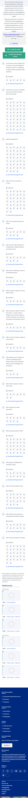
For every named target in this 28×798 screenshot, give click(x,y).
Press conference (11, 602)
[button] (7, 80)
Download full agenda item (15, 84)
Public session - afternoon (13, 617)
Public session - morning (13, 631)
